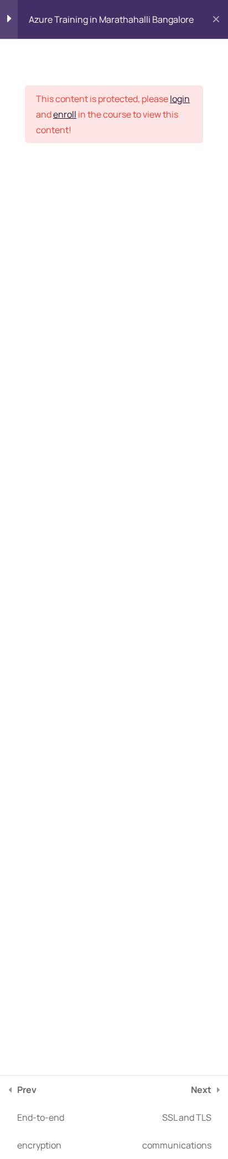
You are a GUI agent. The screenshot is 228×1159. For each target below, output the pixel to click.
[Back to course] (216, 19)
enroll (64, 114)
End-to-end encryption (40, 1117)
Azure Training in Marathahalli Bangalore (111, 19)
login (180, 99)
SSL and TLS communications (176, 1117)
